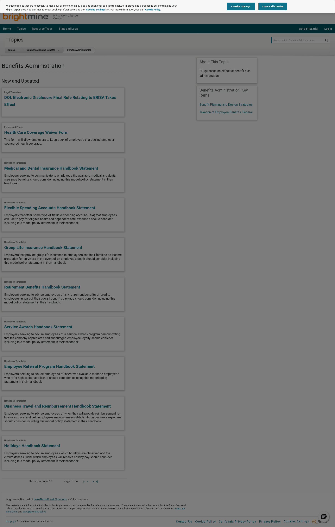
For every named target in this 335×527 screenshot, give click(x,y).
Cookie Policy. (153, 9)
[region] (167, 6)
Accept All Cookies (272, 6)
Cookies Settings (95, 9)
